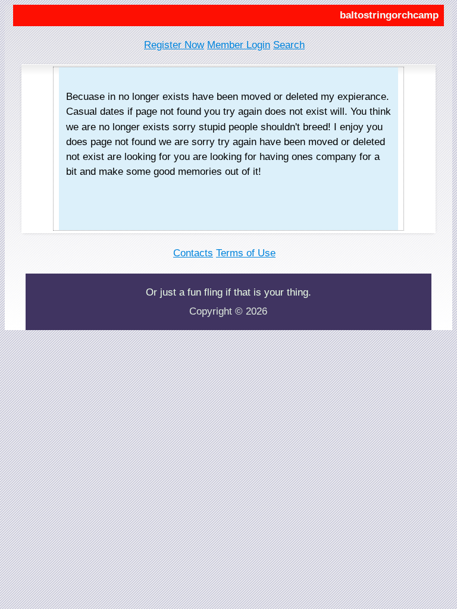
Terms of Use (246, 253)
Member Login (238, 45)
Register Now (174, 45)
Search (289, 45)
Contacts (193, 253)
